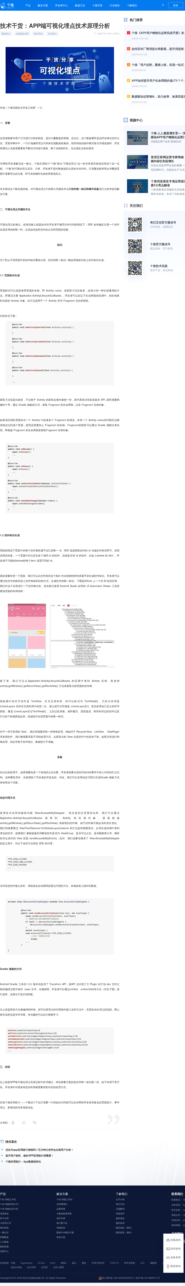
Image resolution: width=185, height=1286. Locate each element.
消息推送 (4, 1213)
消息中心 (4, 1251)
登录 (175, 5)
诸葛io (64, 1263)
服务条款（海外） (124, 1228)
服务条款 (120, 1218)
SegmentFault (26, 1263)
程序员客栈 (129, 1263)
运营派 (44, 1267)
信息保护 (120, 1213)
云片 (142, 1263)
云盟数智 (120, 1209)
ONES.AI (114, 1263)
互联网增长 (62, 1204)
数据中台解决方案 (65, 1232)
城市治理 (61, 1218)
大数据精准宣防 (64, 1213)
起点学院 (31, 1267)
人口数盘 (4, 1242)
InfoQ (52, 1263)
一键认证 (4, 1232)
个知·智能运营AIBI (9, 1209)
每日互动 (120, 1204)
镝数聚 (153, 1263)
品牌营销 (61, 1209)
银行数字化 (62, 1223)
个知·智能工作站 (8, 1199)
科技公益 (61, 1237)
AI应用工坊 (5, 1223)
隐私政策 (120, 1223)
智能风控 (61, 1228)
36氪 (13, 1263)
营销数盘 (4, 1237)
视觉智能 (4, 1246)
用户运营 (4, 1218)
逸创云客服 (16, 1267)
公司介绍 (120, 1199)
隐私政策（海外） (124, 1232)
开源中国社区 (98, 1263)
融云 (74, 1263)
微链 (84, 1263)
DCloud (41, 1263)
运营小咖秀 (58, 1267)
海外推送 (4, 1228)
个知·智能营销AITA (9, 1204)
